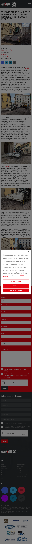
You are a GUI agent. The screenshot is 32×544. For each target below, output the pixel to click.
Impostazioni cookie (16, 281)
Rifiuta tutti (16, 285)
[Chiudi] (29, 252)
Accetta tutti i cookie (16, 290)
